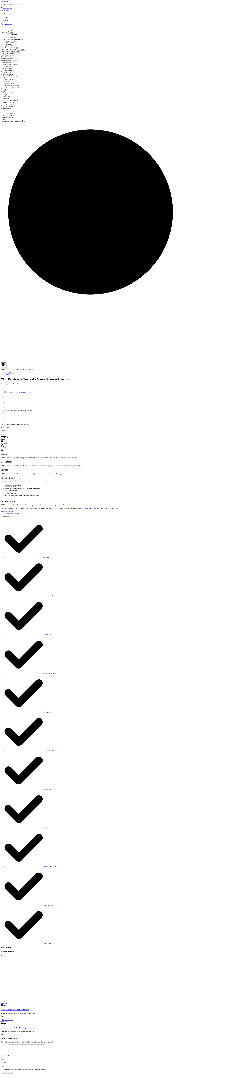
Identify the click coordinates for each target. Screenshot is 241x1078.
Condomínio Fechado (10, 76)
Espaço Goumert (9, 80)
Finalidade (4, 32)
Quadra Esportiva (9, 106)
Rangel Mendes (8, 110)
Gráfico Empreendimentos (11, 85)
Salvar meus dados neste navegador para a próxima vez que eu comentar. (24, 1069)
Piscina (6, 97)
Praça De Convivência (10, 100)
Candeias (7, 374)
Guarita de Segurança (49, 750)
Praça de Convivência (49, 866)
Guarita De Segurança (11, 87)
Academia (7, 63)
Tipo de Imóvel (5, 39)
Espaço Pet (7, 81)
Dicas (6, 20)
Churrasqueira (8, 74)
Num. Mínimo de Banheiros (9, 49)
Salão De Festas (9, 113)
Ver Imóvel (4, 1003)
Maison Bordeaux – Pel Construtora (15, 1010)
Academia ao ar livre (49, 596)
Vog (5, 119)
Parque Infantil (8, 93)
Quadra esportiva (48, 905)
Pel (5, 95)
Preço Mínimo (5, 51)
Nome (3, 1059)
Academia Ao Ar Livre (10, 64)
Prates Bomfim (8, 102)
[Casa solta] (16, 38)
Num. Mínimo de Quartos (8, 48)
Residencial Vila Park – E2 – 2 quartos (16, 1028)
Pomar (6, 98)
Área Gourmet (8, 66)
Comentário (5, 1056)
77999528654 (7, 9)
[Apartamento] (16, 34)
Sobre (6, 17)
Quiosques (7, 108)
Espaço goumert (47, 712)
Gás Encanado (8, 83)
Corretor (3, 46)
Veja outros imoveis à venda (11, 513)
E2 (4, 78)
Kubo (5, 89)
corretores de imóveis (83, 508)
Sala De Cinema (8, 112)
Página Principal (9, 373)
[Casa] (16, 36)
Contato (7, 19)
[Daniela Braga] (11, 43)
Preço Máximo (5, 53)
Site (2, 1066)
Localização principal (7, 31)
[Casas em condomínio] (16, 39)
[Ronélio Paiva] (11, 46)
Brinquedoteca (8, 70)
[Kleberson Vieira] (11, 41)
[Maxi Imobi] (5, 1)
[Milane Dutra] (11, 44)
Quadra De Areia (9, 104)
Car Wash (7, 72)
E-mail (3, 1062)
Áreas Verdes (8, 68)
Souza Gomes (8, 117)
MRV (5, 91)
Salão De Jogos (8, 115)
